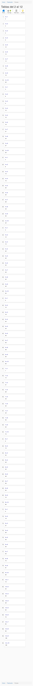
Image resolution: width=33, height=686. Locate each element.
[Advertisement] (16, 664)
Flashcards (10, 2)
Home (3, 2)
